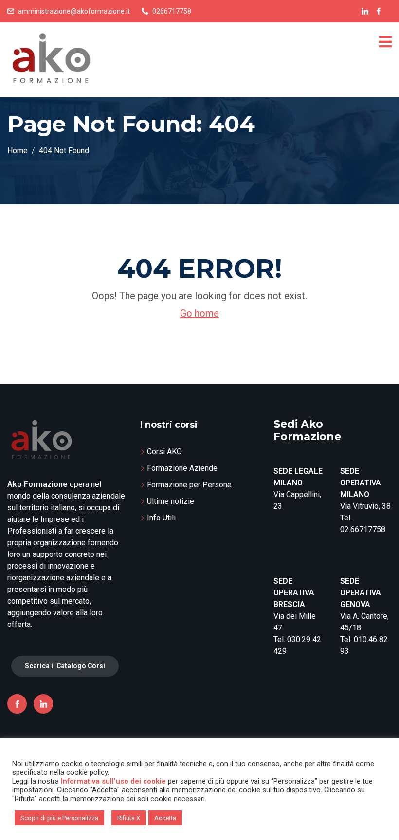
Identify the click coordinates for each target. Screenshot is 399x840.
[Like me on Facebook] (378, 11)
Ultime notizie (170, 501)
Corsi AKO (164, 451)
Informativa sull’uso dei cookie (113, 781)
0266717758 (171, 11)
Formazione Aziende (182, 468)
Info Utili (161, 517)
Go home (199, 313)
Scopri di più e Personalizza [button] (59, 818)
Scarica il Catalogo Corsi (65, 666)
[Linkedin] (43, 704)
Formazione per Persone (189, 484)
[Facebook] (17, 704)
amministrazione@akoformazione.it (74, 11)
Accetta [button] (165, 818)
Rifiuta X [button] (128, 818)
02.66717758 (362, 529)
